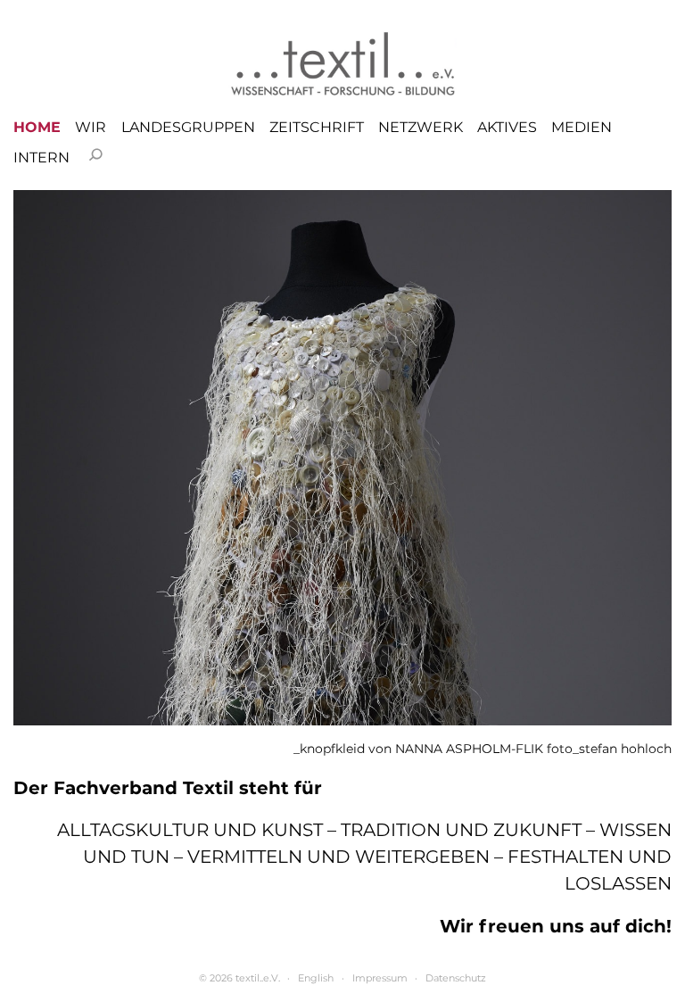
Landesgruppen (188, 127)
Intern (41, 158)
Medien (581, 127)
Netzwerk (420, 127)
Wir (90, 127)
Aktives (507, 127)
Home (37, 127)
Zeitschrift (316, 127)
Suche (95, 154)
